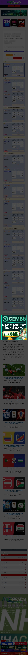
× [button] (25, 317)
